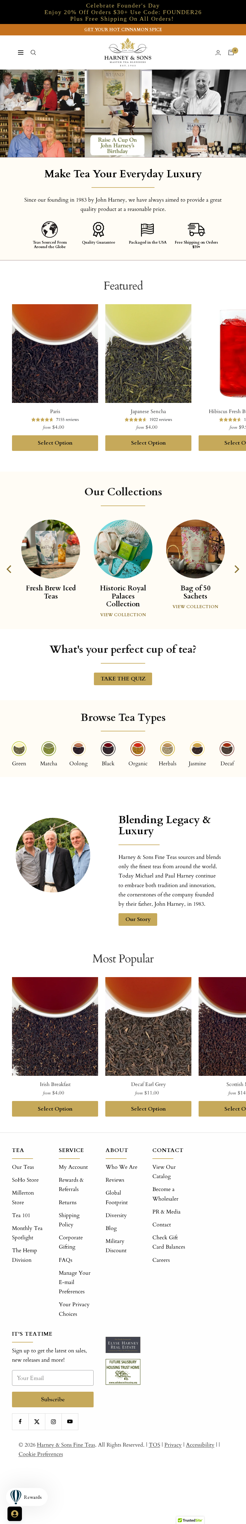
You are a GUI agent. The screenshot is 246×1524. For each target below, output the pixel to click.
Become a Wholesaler (165, 1194)
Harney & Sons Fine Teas (66, 1445)
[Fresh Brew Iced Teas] (50, 553)
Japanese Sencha (148, 411)
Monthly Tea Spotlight (27, 1233)
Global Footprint (117, 1197)
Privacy (173, 1445)
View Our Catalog (164, 1171)
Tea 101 (21, 1215)
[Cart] (231, 52)
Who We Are (121, 1167)
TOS (154, 1445)
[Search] (33, 52)
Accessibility (200, 1445)
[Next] (236, 569)
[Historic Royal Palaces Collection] (123, 549)
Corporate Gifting (71, 1242)
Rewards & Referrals (71, 1184)
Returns (67, 1202)
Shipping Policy (69, 1220)
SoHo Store (25, 1180)
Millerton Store (23, 1197)
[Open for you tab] (15, 1514)
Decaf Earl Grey (148, 1084)
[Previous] (9, 569)
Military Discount (116, 1246)
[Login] (218, 52)
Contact (161, 1224)
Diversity (116, 1215)
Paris (55, 411)
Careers (161, 1260)
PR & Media (166, 1212)
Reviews (115, 1180)
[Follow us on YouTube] (70, 1421)
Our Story (137, 919)
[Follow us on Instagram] (53, 1421)
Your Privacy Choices (74, 1309)
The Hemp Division (24, 1255)
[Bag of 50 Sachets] (195, 549)
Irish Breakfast (55, 1084)
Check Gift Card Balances (168, 1242)
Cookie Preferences (41, 1454)
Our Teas (23, 1167)
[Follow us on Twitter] (36, 1421)
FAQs (65, 1260)
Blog (111, 1228)
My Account (73, 1167)
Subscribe (53, 1399)
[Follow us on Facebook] (20, 1421)
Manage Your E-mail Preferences (75, 1282)
